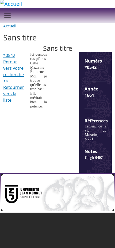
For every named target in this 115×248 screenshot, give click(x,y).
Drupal (104, 199)
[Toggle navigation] (7, 15)
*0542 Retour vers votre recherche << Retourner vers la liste (13, 77)
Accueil (9, 25)
